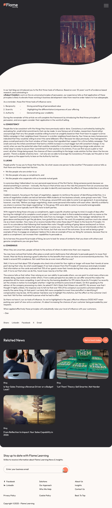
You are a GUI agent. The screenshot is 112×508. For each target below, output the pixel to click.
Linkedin (15, 322)
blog (14, 90)
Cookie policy (45, 495)
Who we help (45, 489)
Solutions (43, 481)
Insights (78, 485)
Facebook (26, 322)
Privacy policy (10, 495)
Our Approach (45, 485)
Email (39, 322)
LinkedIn (10, 485)
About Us (79, 481)
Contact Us (80, 489)
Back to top (80, 495)
